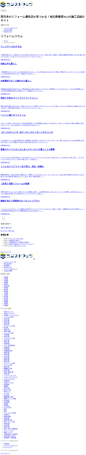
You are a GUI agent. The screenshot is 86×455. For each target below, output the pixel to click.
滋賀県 (6, 282)
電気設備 (6, 343)
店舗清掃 (6, 381)
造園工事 (6, 352)
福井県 (6, 287)
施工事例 (6, 265)
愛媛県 (6, 302)
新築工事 (6, 418)
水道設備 (6, 347)
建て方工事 (7, 389)
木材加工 (6, 405)
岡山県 (6, 296)
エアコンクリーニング (10, 377)
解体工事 (6, 354)
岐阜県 (6, 289)
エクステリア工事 (9, 338)
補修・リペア (8, 432)
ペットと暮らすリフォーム (18, 245)
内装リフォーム (8, 311)
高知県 (6, 303)
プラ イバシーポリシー (11, 445)
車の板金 (6, 400)
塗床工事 (6, 373)
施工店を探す (8, 263)
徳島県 (6, 300)
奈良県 (6, 284)
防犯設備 (6, 402)
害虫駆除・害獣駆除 (10, 437)
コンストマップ (5, 453)
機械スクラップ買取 (10, 398)
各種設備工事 (8, 350)
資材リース (7, 391)
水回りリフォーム (9, 313)
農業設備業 (7, 416)
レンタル (6, 393)
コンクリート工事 (9, 363)
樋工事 (6, 327)
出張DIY (6, 414)
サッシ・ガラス (8, 430)
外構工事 (6, 336)
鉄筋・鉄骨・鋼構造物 (10, 428)
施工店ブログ (8, 31)
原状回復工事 (8, 420)
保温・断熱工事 (8, 372)
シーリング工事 (8, 317)
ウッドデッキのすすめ (16, 238)
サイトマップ (8, 447)
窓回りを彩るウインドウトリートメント (22, 244)
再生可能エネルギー (10, 436)
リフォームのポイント (10, 28)
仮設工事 (6, 342)
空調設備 (6, 349)
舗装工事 (6, 361)
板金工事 (6, 329)
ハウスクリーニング (10, 375)
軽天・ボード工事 (9, 421)
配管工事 (6, 366)
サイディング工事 (9, 326)
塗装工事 (6, 320)
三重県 (6, 293)
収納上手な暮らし (15, 240)
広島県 (6, 294)
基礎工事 (6, 359)
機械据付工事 (8, 368)
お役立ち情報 (8, 30)
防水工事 (6, 322)
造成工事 (6, 358)
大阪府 (6, 277)
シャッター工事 (8, 333)
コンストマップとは (10, 262)
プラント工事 (8, 365)
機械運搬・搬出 (8, 397)
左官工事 (6, 340)
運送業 (6, 404)
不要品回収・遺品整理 (10, 434)
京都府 (6, 280)
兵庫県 (6, 279)
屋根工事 (6, 324)
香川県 (6, 298)
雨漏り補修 (7, 331)
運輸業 (6, 386)
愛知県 (6, 291)
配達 (5, 409)
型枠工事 (6, 427)
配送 (5, 411)
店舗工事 (6, 423)
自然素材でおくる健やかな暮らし (20, 242)
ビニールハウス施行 (10, 413)
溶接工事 (6, 370)
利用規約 (6, 443)
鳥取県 (6, 305)
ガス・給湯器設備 (9, 345)
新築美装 (6, 384)
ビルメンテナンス (9, 379)
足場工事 (6, 425)
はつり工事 (7, 407)
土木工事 (6, 356)
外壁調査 (6, 334)
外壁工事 (6, 318)
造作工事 (6, 388)
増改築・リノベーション (11, 315)
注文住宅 (6, 395)
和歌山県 (6, 286)
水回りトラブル (8, 382)
